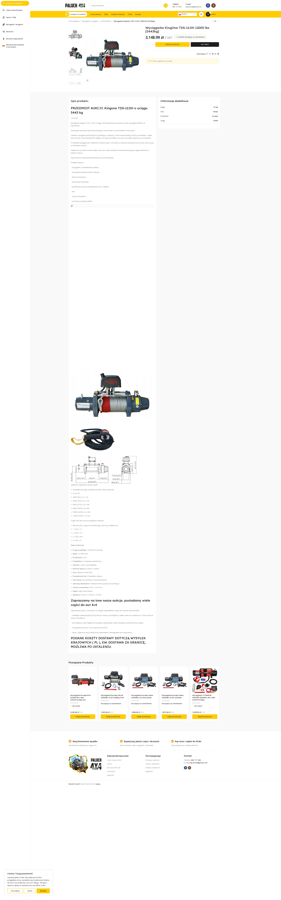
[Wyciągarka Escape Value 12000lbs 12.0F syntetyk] (174, 680)
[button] (72, 83)
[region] (28, 883)
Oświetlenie (111, 771)
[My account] (201, 14)
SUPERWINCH (105, 21)
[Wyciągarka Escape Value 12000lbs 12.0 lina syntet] (143, 680)
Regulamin (149, 771)
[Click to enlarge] (87, 80)
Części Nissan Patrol (114, 760)
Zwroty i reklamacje (152, 764)
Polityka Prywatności (152, 768)
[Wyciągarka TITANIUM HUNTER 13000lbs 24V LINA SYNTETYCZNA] (204, 680)
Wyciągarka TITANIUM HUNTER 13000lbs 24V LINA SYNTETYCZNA (203, 697)
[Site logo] (75, 5)
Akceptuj (43, 891)
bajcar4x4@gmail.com (198, 763)
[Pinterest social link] (212, 53)
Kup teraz (205, 44)
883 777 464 (196, 760)
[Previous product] (212, 21)
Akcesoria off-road (113, 768)
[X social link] (209, 53)
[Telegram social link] (218, 53)
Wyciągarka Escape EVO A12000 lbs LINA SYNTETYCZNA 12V (80, 697)
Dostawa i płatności (152, 760)
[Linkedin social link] (215, 53)
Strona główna (74, 21)
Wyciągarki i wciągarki (90, 21)
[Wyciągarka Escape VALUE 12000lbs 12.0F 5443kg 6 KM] (113, 680)
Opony (109, 764)
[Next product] (217, 21)
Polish (183, 14)
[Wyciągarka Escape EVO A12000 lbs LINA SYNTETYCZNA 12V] (82, 680)
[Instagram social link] (213, 5)
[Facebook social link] (208, 5)
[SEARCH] (166, 5)
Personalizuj (15, 891)
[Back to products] (215, 21)
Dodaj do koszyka (172, 44)
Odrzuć (29, 891)
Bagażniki (110, 775)
